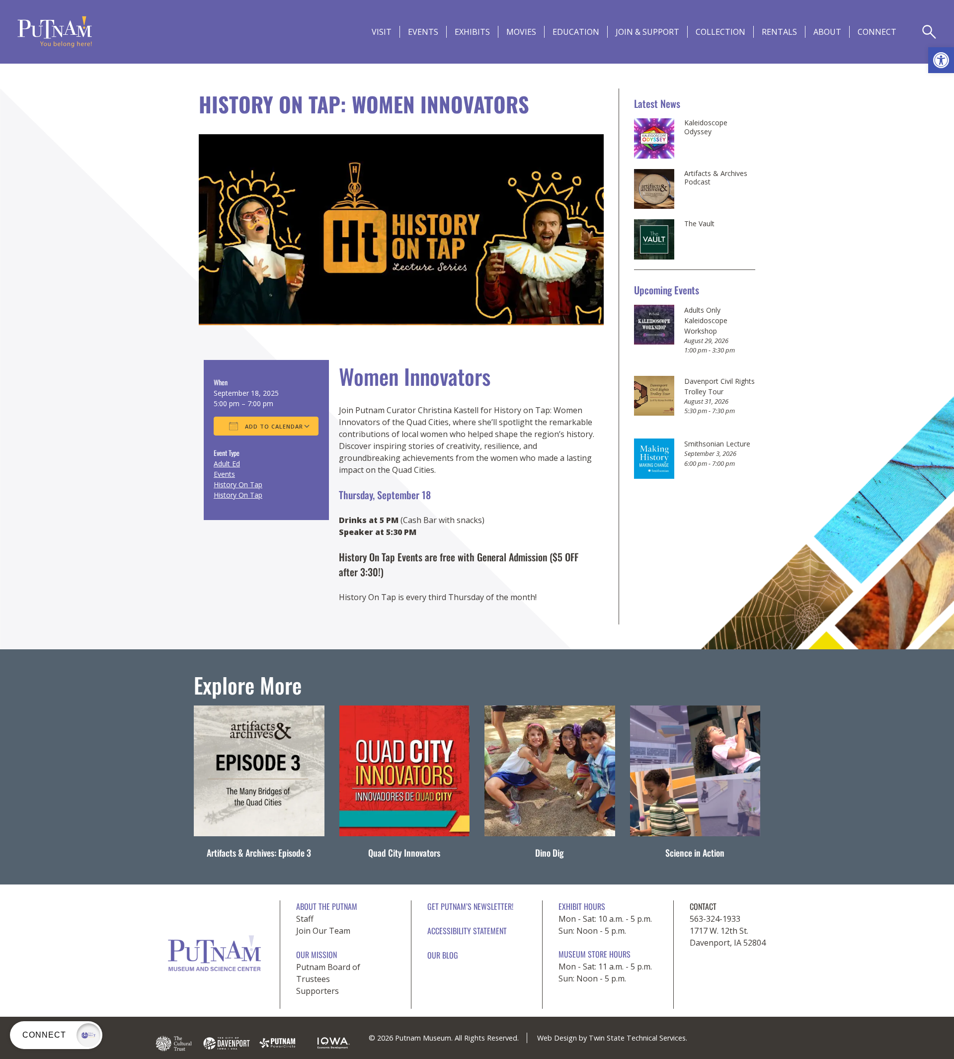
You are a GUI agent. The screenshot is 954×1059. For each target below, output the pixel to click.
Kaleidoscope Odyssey (705, 127)
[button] (941, 60)
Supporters (317, 990)
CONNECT (877, 31)
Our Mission (316, 955)
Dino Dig (549, 852)
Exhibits (472, 31)
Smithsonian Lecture (717, 443)
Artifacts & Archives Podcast (715, 177)
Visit (382, 31)
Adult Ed (227, 463)
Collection (720, 31)
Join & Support (647, 31)
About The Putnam (326, 906)
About (827, 31)
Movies (521, 31)
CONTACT (703, 906)
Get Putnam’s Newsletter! (470, 906)
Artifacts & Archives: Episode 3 (259, 852)
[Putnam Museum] (54, 32)
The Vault (699, 223)
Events (423, 31)
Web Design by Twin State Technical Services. (612, 1038)
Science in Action (694, 852)
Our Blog (442, 955)
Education (576, 31)
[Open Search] (929, 32)
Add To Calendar (273, 426)
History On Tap (238, 484)
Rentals (779, 31)
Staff (305, 918)
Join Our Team (323, 930)
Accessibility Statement (467, 931)
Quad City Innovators (404, 852)
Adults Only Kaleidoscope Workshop (705, 320)
